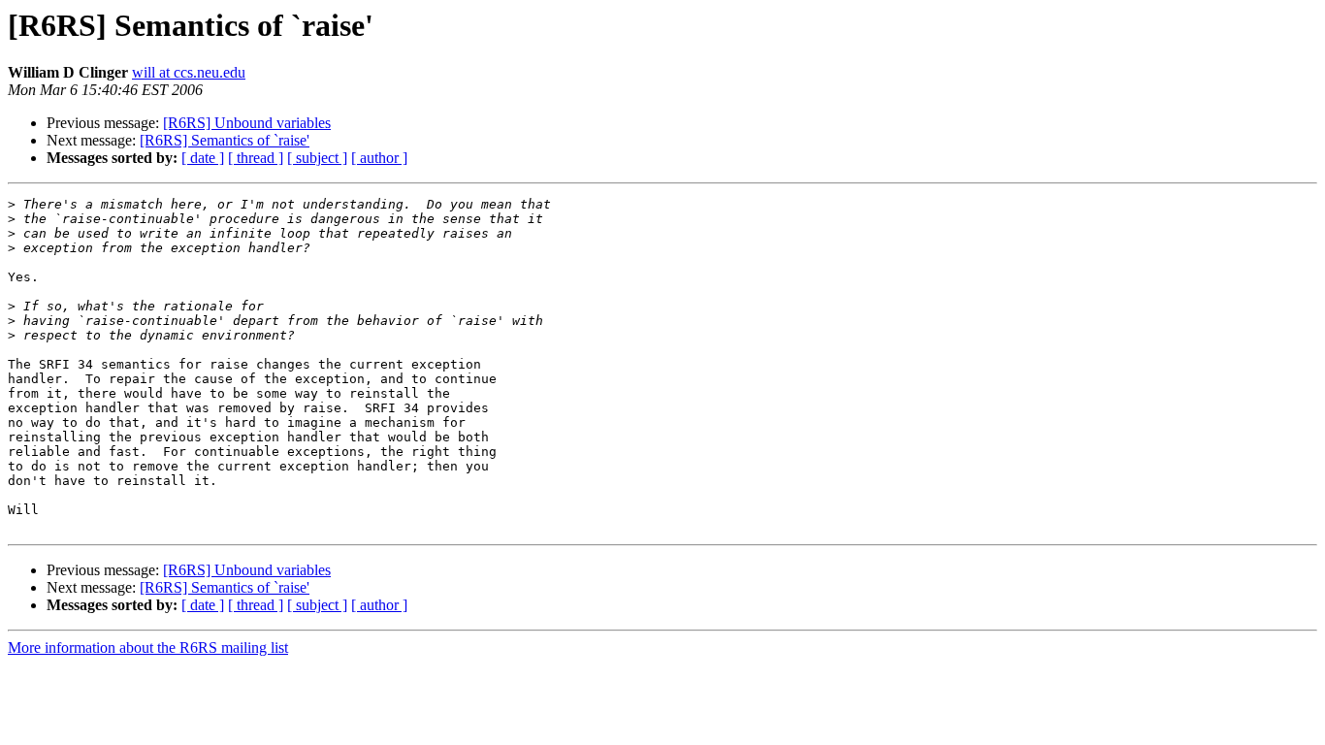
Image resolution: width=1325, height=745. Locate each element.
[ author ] (379, 157)
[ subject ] (317, 157)
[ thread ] (255, 157)
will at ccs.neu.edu (188, 72)
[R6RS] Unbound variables (247, 122)
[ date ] (202, 157)
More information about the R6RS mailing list (148, 647)
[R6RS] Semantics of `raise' (224, 140)
